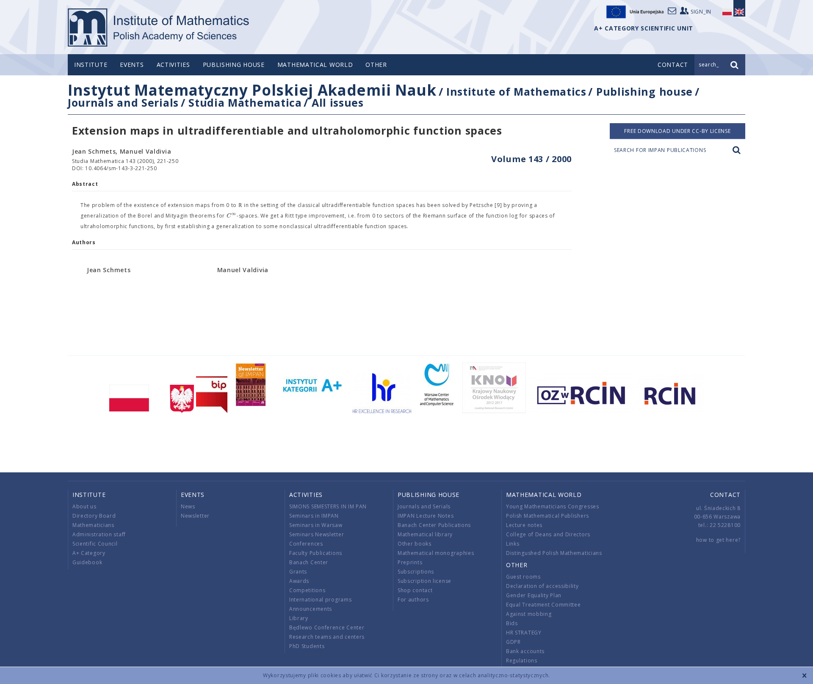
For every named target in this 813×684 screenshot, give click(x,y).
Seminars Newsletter (316, 534)
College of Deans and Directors (548, 534)
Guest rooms (523, 576)
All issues (338, 102)
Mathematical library (425, 534)
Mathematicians (93, 525)
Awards (299, 581)
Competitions (307, 590)
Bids (512, 623)
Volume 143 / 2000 (531, 159)
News (188, 506)
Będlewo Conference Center (327, 627)
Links (513, 543)
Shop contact (415, 590)
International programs (320, 599)
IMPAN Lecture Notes (426, 515)
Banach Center (308, 562)
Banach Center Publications (434, 525)
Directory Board (94, 515)
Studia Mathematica (245, 102)
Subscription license (424, 581)
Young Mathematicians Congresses (552, 506)
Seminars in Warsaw (316, 525)
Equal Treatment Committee (543, 604)
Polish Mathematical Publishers (547, 515)
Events (132, 65)
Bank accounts (525, 651)
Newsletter (195, 515)
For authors (413, 599)
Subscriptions (416, 571)
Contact (725, 495)
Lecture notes (524, 525)
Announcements (310, 608)
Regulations (521, 660)
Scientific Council (95, 543)
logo (159, 27)
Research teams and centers (327, 636)
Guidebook (87, 562)
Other (376, 65)
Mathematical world (315, 65)
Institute (90, 65)
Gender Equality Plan (533, 595)
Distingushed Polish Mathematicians (554, 553)
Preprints (410, 562)
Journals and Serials (123, 102)
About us (84, 506)
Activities (173, 65)
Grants (298, 571)
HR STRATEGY (524, 632)
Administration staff (99, 534)
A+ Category (88, 553)
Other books (414, 543)
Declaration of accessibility (542, 586)
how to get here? (718, 539)
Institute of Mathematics (516, 91)
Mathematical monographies (436, 553)
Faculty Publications (315, 553)
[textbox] (232, 216)
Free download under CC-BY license (677, 131)
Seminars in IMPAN (314, 515)
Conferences (306, 543)
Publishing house (234, 65)
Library (298, 618)
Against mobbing (529, 614)
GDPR (513, 641)
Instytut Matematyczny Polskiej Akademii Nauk (252, 90)
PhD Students (306, 646)
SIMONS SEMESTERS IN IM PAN (328, 506)
